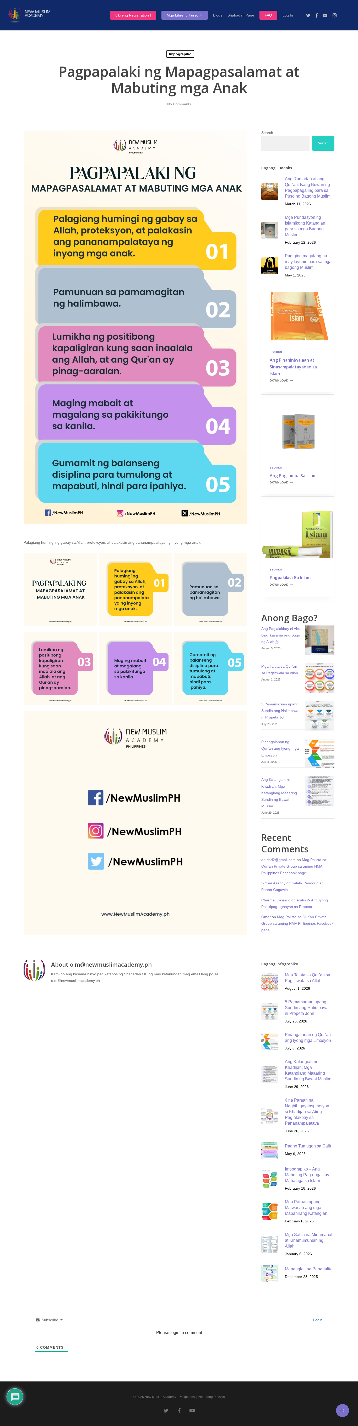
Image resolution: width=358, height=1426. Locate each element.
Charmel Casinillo (275, 900)
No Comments (179, 104)
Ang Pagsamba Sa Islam (293, 475)
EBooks (276, 352)
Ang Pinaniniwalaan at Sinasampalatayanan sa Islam (293, 367)
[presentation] (297, 316)
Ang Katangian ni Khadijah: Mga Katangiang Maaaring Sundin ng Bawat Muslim (279, 792)
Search (267, 132)
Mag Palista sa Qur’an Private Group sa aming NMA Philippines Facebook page (293, 866)
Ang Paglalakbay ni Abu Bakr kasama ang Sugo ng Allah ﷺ (280, 635)
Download (281, 380)
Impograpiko (180, 54)
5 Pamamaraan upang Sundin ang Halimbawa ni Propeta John (280, 710)
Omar (266, 917)
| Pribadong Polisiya (210, 1397)
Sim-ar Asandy (273, 883)
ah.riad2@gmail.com (278, 860)
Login (317, 1320)
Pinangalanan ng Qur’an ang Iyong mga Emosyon (280, 748)
